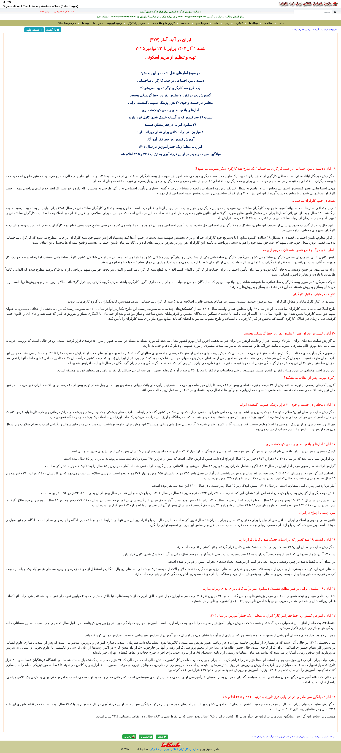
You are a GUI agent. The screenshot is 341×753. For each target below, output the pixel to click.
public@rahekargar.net (123, 16)
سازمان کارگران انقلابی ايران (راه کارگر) (173, 749)
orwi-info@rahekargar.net (192, 16)
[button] (162, 737)
